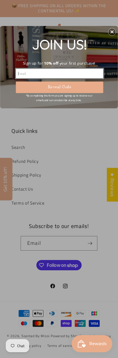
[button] (112, 31)
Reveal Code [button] (59, 87)
